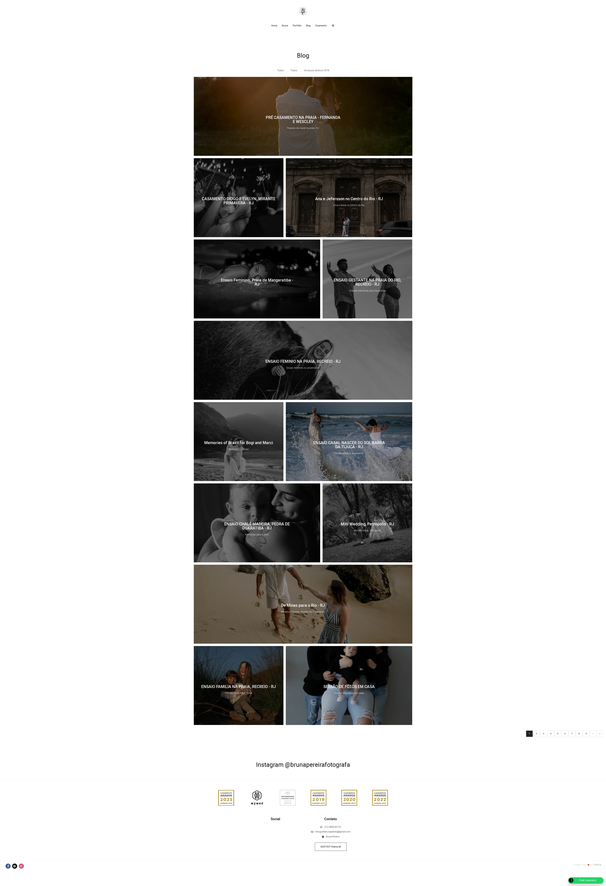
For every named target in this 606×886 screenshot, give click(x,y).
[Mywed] (256, 797)
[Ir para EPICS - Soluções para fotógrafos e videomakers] (587, 864)
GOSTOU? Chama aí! (331, 846)
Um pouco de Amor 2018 (316, 70)
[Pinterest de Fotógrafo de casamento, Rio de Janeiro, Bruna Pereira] (14, 866)
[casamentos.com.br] (226, 797)
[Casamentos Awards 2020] (349, 797)
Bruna (285, 25)
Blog (308, 25)
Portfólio (297, 25)
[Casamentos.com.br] (287, 797)
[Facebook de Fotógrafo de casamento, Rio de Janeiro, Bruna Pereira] (8, 866)
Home (274, 25)
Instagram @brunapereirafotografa (303, 764)
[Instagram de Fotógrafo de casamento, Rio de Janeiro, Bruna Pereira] (21, 866)
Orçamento (321, 25)
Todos (280, 70)
